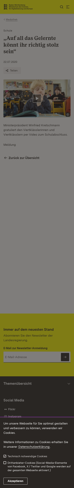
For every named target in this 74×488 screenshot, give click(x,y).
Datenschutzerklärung (34, 446)
